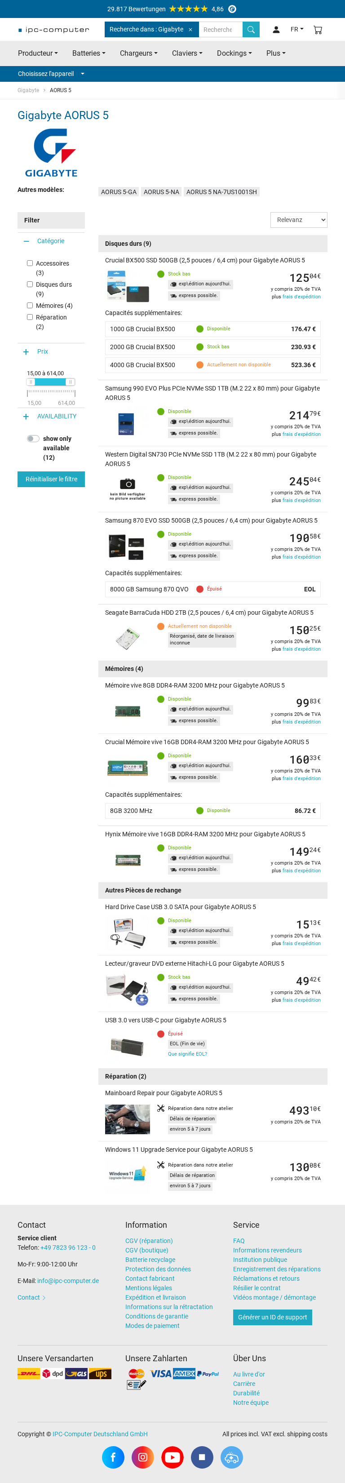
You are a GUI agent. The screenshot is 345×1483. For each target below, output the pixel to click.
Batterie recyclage (150, 1259)
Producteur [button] (35, 53)
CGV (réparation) (149, 1240)
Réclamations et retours (266, 1278)
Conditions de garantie (156, 1316)
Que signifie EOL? (187, 1054)
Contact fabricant (150, 1278)
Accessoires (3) (52, 268)
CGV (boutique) (146, 1250)
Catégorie (50, 240)
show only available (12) (57, 448)
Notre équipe (251, 1402)
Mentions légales (148, 1288)
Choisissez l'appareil (46, 73)
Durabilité (246, 1393)
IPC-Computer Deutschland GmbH (100, 1434)
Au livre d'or (249, 1374)
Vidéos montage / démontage (274, 1297)
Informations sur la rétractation (169, 1306)
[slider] (30, 382)
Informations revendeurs (267, 1250)
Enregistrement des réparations (277, 1269)
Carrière (244, 1383)
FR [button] (294, 29)
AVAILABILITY (56, 416)
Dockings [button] (232, 53)
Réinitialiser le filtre (51, 479)
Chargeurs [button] (136, 53)
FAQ (239, 1240)
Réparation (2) (51, 322)
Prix (42, 351)
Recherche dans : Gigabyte (146, 29)
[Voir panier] (318, 29)
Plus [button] (273, 53)
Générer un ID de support (272, 1317)
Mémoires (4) (54, 305)
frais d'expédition (302, 297)
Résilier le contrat (257, 1288)
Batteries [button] (86, 53)
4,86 (165, 9)
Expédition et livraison (155, 1297)
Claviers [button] (184, 53)
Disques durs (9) (54, 289)
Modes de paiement (152, 1325)
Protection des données (158, 1269)
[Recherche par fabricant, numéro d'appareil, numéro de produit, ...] (251, 29)
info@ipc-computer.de (68, 1280)
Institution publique (260, 1259)
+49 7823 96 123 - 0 (68, 1247)
